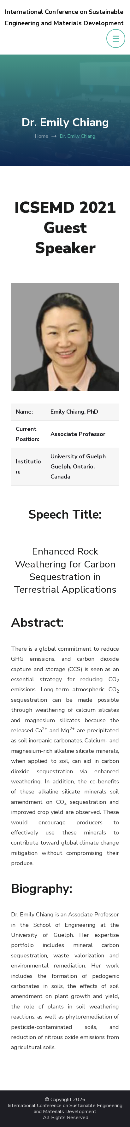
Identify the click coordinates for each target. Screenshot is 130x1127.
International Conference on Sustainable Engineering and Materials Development (65, 1109)
